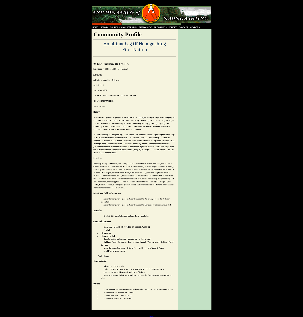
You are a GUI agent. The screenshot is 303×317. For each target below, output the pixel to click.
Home (95, 27)
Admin (151, 316)
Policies (173, 27)
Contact (183, 27)
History (104, 27)
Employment (145, 27)
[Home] (151, 23)
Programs (159, 27)
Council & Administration (123, 27)
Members (195, 27)
